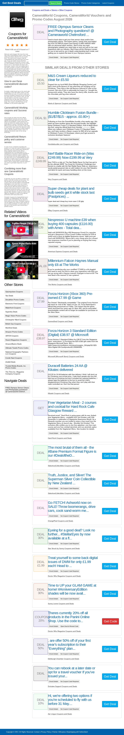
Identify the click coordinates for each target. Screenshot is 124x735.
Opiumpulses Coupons (14, 292)
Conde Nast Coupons (13, 358)
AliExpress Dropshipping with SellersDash (73, 732)
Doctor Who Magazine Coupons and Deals (64, 576)
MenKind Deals (11, 328)
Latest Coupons (108, 3)
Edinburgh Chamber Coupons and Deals (63, 659)
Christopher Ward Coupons (15, 320)
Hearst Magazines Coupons (16, 340)
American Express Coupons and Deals (63, 251)
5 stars (26, 45)
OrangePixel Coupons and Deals (60, 521)
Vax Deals (9, 296)
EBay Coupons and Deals (58, 210)
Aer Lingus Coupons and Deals (60, 714)
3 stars (17, 45)
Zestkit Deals (10, 362)
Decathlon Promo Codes (14, 300)
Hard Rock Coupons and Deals (60, 438)
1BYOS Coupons (11, 336)
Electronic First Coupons (14, 304)
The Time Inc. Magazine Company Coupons (14, 373)
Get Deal (110, 42)
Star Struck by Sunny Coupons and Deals (64, 548)
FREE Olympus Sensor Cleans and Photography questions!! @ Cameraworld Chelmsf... (17, 390)
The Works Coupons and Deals (60, 284)
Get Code (110, 621)
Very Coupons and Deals (57, 179)
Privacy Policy (46, 732)
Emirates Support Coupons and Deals (62, 686)
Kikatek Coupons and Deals (58, 393)
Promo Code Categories (90, 3)
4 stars (22, 45)
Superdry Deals (11, 312)
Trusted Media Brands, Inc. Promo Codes (15, 367)
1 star (8, 45)
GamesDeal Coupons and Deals (60, 321)
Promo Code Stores (71, 3)
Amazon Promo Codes (14, 332)
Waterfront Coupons (13, 308)
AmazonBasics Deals (13, 344)
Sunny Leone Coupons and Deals (61, 604)
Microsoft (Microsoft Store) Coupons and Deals (66, 356)
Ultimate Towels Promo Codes (16, 348)
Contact (37, 732)
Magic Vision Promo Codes (15, 316)
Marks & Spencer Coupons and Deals (62, 103)
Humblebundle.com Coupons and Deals (63, 144)
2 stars (12, 45)
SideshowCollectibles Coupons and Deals (64, 466)
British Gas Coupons (13, 324)
